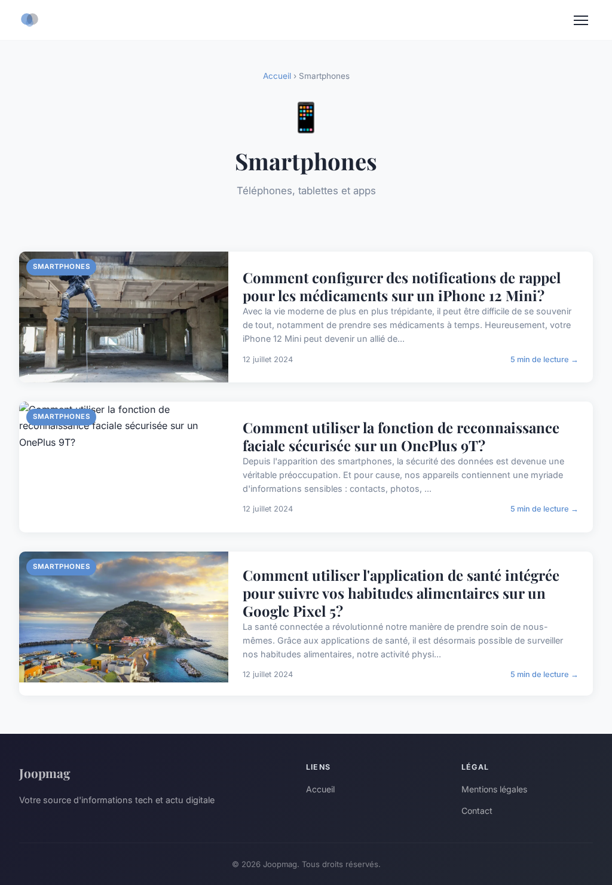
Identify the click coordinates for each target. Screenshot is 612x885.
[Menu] (581, 20)
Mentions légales (494, 789)
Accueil (277, 76)
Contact (476, 811)
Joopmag (45, 772)
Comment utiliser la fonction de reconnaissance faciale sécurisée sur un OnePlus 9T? (401, 436)
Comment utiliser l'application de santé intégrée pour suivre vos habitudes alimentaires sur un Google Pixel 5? (401, 592)
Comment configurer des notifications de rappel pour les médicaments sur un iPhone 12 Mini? (402, 286)
